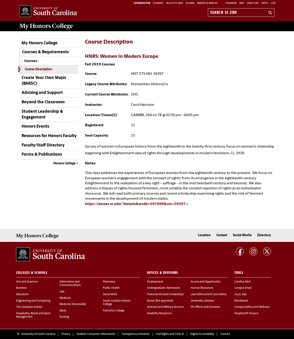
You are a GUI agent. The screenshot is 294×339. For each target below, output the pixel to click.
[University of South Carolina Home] (48, 12)
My (46, 25)
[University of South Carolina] (50, 254)
